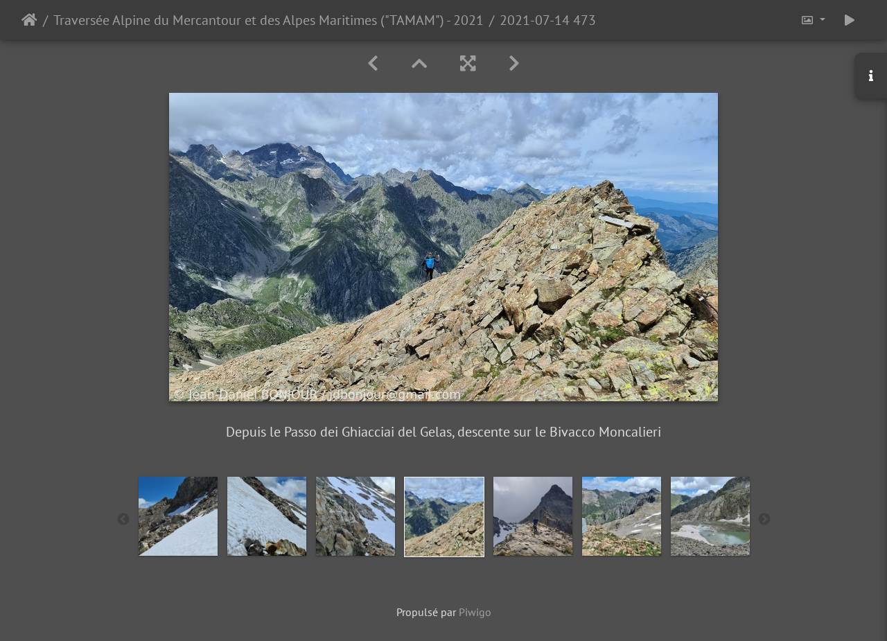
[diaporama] (850, 20)
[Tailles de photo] (812, 20)
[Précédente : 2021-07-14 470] (373, 63)
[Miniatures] (419, 63)
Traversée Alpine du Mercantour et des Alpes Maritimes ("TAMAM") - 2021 (268, 20)
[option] (178, 516)
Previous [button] (123, 520)
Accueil (29, 20)
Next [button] (764, 520)
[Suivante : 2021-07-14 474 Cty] (514, 63)
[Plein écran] (468, 63)
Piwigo (475, 612)
